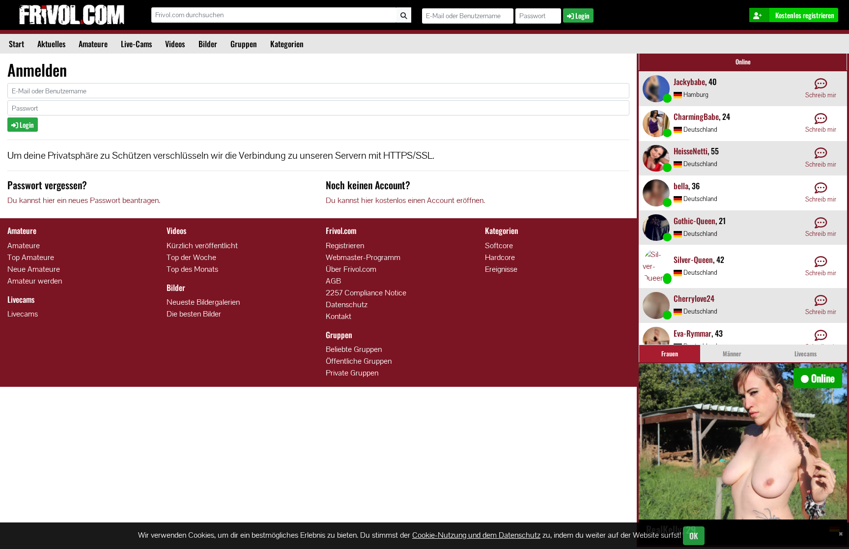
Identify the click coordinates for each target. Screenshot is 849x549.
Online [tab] (743, 61)
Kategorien (287, 44)
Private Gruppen (352, 373)
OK (693, 536)
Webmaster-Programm (363, 257)
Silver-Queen (693, 259)
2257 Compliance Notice (366, 293)
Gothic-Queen (694, 221)
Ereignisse (501, 269)
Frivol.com (72, 15)
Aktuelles (51, 44)
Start (16, 44)
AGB (333, 281)
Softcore (499, 245)
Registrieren (345, 245)
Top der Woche (191, 257)
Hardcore (500, 257)
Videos (175, 44)
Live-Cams (136, 44)
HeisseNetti (691, 151)
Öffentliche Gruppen (359, 361)
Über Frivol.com (351, 269)
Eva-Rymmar (692, 333)
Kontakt (338, 316)
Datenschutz (347, 304)
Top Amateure (30, 257)
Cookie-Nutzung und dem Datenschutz (476, 535)
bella (681, 186)
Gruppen (243, 44)
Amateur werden (34, 281)
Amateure (93, 44)
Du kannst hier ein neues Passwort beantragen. (83, 200)
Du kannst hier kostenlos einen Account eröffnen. (405, 200)
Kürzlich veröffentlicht (202, 245)
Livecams (22, 314)
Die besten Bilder (194, 314)
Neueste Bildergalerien (203, 302)
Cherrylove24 (694, 298)
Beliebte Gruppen (354, 349)
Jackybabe (689, 81)
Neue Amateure (33, 269)
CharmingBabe (696, 116)
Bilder (207, 44)
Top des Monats (192, 269)
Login (26, 124)
